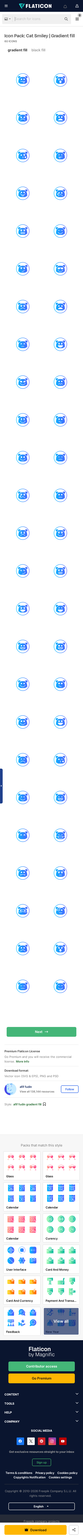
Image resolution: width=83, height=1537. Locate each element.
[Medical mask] (60, 835)
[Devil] (60, 344)
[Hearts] (60, 722)
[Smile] (60, 533)
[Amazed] (60, 80)
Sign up (42, 1462)
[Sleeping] (23, 986)
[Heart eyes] (60, 684)
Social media (41, 1430)
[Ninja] (23, 911)
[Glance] (23, 571)
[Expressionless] (60, 458)
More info (22, 1061)
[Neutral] (60, 873)
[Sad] (23, 118)
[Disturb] (60, 382)
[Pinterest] (41, 1441)
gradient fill (17, 50)
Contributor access (41, 1366)
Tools (9, 1403)
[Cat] (60, 156)
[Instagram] (52, 1441)
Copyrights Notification (30, 1477)
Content (11, 1394)
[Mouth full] (23, 873)
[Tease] (23, 80)
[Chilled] (23, 231)
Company (11, 1421)
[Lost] (23, 835)
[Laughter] (23, 797)
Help (8, 1412)
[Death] (23, 344)
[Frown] (23, 533)
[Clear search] (56, 19)
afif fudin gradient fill (27, 1104)
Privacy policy (44, 1473)
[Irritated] (23, 760)
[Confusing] (23, 269)
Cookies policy (67, 1473)
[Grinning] (23, 609)
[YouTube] (63, 1441)
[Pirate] (60, 911)
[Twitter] (31, 1441)
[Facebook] (20, 1441)
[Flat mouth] (60, 495)
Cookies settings (60, 1477)
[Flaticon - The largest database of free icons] (35, 6)
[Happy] (23, 684)
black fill (38, 50)
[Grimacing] (60, 571)
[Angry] (60, 118)
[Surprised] (60, 949)
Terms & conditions (19, 1473)
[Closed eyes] (60, 231)
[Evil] (23, 458)
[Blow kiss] (23, 156)
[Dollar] (23, 420)
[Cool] (60, 269)
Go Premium (41, 1378)
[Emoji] (60, 420)
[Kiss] (60, 760)
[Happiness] (60, 646)
